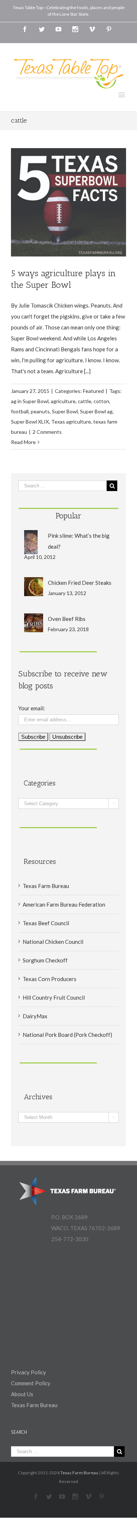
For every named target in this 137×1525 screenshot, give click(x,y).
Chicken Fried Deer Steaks (79, 582)
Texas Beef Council (46, 923)
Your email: (31, 708)
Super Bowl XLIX (30, 421)
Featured (93, 391)
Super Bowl (65, 411)
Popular (68, 516)
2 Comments (47, 432)
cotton (101, 401)
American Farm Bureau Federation (64, 904)
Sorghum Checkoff (45, 960)
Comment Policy (30, 1383)
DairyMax (35, 1016)
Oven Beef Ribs (66, 618)
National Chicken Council (53, 941)
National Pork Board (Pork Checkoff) (67, 1034)
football (19, 411)
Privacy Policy (28, 1372)
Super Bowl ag (96, 411)
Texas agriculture (71, 421)
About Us (22, 1394)
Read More (23, 442)
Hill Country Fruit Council (54, 997)
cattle (84, 401)
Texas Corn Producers (49, 979)
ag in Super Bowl (30, 401)
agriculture (63, 401)
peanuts (40, 411)
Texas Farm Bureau (46, 886)
